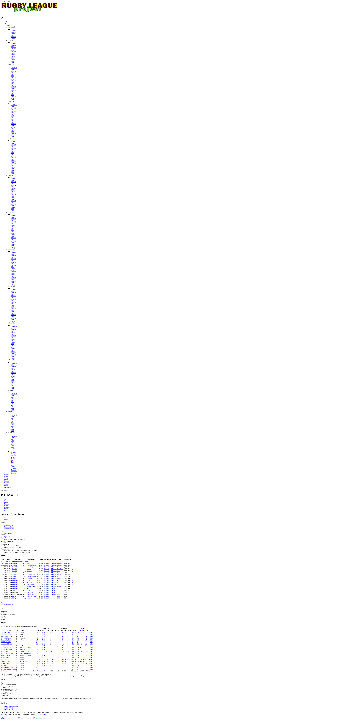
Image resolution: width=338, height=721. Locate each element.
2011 (12, 418)
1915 (12, 85)
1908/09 (13, 59)
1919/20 (13, 99)
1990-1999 (11, 360)
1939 (12, 172)
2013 (12, 421)
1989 (12, 356)
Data (5, 510)
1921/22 (13, 111)
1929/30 (13, 136)
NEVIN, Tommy (5, 657)
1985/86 (13, 345)
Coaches (6, 481)
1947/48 (13, 204)
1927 (12, 128)
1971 (12, 294)
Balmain (29, 569)
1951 (12, 220)
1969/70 (13, 284)
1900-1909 (11, 40)
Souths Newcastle (32, 596)
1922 (12, 113)
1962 (12, 260)
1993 (12, 374)
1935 (12, 159)
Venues (6, 485)
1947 (12, 202)
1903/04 (13, 50)
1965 (12, 270)
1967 (12, 276)
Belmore (59, 567)
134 (86, 651)
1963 (12, 263)
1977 (12, 313)
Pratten (59, 586)
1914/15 (13, 84)
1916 (12, 88)
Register (8, 1)
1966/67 (13, 275)
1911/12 (13, 74)
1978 (12, 316)
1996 (12, 384)
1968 (12, 279)
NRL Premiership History (11, 706)
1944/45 (13, 194)
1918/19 (13, 96)
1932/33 (13, 151)
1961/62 (13, 259)
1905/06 (13, 53)
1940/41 (13, 182)
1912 (12, 76)
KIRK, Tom (4, 651)
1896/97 (13, 33)
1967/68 (13, 278)
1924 (12, 119)
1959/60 (13, 247)
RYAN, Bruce (5, 663)
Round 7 (14, 574)
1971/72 (13, 296)
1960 (12, 254)
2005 (12, 403)
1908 (12, 58)
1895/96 (13, 32)
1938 (12, 168)
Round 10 (15, 580)
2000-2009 (11, 390)
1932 (12, 149)
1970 (12, 291)
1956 (12, 236)
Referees (6, 482)
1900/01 (13, 45)
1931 (12, 146)
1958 (12, 242)
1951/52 (13, 222)
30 (86, 647)
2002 (12, 398)
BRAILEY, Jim (5, 632)
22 (50, 655)
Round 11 (14, 582)
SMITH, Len (4, 665)
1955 (12, 233)
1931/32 (13, 148)
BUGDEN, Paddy (6, 634)
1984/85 (13, 342)
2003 (12, 400)
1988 (12, 353)
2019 (12, 431)
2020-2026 (11, 432)
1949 (12, 209)
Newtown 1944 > (9, 527)
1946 (12, 199)
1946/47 (13, 201)
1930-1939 (11, 138)
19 (73, 632)
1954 (12, 230)
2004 (12, 402)
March (13, 458)
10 (37, 638)
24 (50, 649)
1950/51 (13, 219)
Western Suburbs (31, 574)
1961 (12, 257)
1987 (12, 350)
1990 (12, 365)
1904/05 (13, 51)
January (13, 455)
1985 (12, 344)
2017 (12, 427)
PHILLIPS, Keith (6, 661)
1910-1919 (11, 64)
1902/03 (13, 48)
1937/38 (13, 167)
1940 (12, 180)
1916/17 (13, 90)
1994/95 (13, 379)
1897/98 (13, 35)
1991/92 (13, 369)
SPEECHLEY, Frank (7, 667)
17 (37, 632)
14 (37, 655)
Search (2, 490)
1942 (12, 186)
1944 (12, 193)
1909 (12, 61)
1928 (12, 132)
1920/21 (13, 108)
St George (29, 571)
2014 (12, 423)
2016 (12, 426)
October (13, 470)
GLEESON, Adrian (6, 646)
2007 (12, 406)
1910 (12, 69)
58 (46, 651)
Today (13, 454)
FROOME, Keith (6, 642)
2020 (12, 437)
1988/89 (13, 355)
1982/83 (13, 336)
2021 (12, 439)
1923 (12, 116)
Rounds (6, 507)
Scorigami (7, 478)
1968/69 (13, 281)
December (14, 473)
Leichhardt (60, 569)
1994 (12, 377)
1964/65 (13, 268)
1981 (12, 331)
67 (82, 651)
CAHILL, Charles (6, 638)
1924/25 (13, 120)
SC (13, 596)
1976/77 (13, 311)
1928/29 (13, 133)
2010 (12, 416)
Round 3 (14, 567)
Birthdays (10, 449)
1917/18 (13, 93)
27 (50, 647)
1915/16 (13, 87)
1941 (12, 183)
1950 (12, 217)
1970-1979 (11, 286)
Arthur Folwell (8, 533)
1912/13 (13, 77)
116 (51, 651)
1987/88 (13, 352)
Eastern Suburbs (31, 565)
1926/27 (13, 127)
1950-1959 (11, 212)
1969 (12, 282)
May (12, 462)
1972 (12, 297)
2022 (12, 441)
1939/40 (13, 173)
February (13, 457)
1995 (12, 381)
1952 (12, 223)
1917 (12, 91)
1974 (12, 304)
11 (37, 663)
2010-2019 (11, 411)
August (13, 466)
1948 (12, 205)
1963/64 (13, 265)
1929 (12, 135)
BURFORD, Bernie (6, 636)
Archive (6, 22)
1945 (12, 196)
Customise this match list (7, 604)
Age (18, 630)
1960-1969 (11, 249)
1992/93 (13, 373)
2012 (12, 420)
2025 (12, 445)
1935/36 (13, 161)
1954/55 (13, 231)
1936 (12, 162)
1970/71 (13, 292)
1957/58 (13, 241)
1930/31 (13, 145)
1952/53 (13, 225)
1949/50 (13, 210)
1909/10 (13, 62)
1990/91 (13, 366)
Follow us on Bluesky (9, 719)
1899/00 (13, 38)
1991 (12, 368)
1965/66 (13, 271)
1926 (12, 125)
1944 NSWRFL (8, 709)
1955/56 (13, 234)
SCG (58, 571)
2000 (12, 395)
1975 (12, 307)
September (14, 468)
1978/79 (13, 318)
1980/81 (13, 329)
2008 (12, 408)
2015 (12, 424)
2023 (12, 442)
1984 (12, 340)
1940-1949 (11, 175)
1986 (12, 347)
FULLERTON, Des (6, 644)
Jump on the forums (25, 719)
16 (73, 644)
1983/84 (13, 339)
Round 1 (14, 563)
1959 (12, 246)
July (12, 465)
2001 (12, 397)
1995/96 (13, 382)
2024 (12, 444)
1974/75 (13, 305)
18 (73, 649)
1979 (12, 319)
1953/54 (13, 228)
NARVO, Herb (5, 655)
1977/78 (13, 315)
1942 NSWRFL (8, 708)
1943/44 (13, 191)
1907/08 (13, 56)
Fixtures (6, 474)
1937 (12, 165)
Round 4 (14, 569)
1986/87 (13, 348)
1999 (12, 388)
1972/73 (13, 299)
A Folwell (54, 563)
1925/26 (13, 124)
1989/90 (13, 358)
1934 (12, 156)
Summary (7, 499)
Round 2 (14, 565)
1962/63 (13, 262)
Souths (28, 563)
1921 (12, 109)
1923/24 (13, 117)
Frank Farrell (7, 536)
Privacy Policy (42, 714)
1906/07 (13, 55)
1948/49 (13, 207)
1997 (12, 385)
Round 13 (15, 586)
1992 (12, 371)
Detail (6, 519)
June (12, 463)
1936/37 (13, 164)
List (91, 632)
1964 (12, 267)
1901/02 (13, 47)
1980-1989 (11, 323)
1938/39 (13, 170)
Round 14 (15, 588)
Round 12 (15, 584)
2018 (12, 429)
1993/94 (13, 376)
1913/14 (13, 80)
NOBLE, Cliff (5, 659)
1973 (12, 300)
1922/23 (13, 114)
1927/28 (13, 130)
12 (50, 632)
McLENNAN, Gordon (7, 653)
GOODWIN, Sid (6, 647)
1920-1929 (11, 101)
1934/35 (13, 157)
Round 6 (14, 573)
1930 (12, 143)
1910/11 (13, 71)
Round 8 (14, 576)
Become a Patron (41, 719)
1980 (12, 328)
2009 (12, 410)
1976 (12, 310)
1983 (12, 337)
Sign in (3, 1)
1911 (12, 72)
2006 (12, 405)
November (14, 471)
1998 (12, 387)
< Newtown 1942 (9, 525)
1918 (12, 95)
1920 (12, 106)
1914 (12, 82)
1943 (12, 190)
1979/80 (13, 321)
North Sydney (30, 573)
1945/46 (13, 197)
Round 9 (14, 578)
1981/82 (13, 333)
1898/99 (13, 37)
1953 (12, 226)
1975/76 (13, 308)
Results (6, 476)
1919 (12, 98)
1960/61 (13, 255)
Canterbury (30, 567)
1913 (12, 79)
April (12, 460)
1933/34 (13, 154)
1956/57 (13, 238)
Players (6, 479)
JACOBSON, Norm (6, 649)
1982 (12, 334)
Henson (59, 563)
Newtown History (9, 528)
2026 (12, 447)
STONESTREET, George (8, 669)
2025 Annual (7, 487)
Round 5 (14, 571)
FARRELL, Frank (6, 640)
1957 (12, 239)
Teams (6, 484)
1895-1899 (11, 27)
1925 (12, 122)
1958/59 (13, 244)
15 (86, 632)
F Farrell (46, 563)
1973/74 (13, 302)
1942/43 (13, 188)
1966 (12, 273)
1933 (12, 153)
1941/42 (13, 185)
